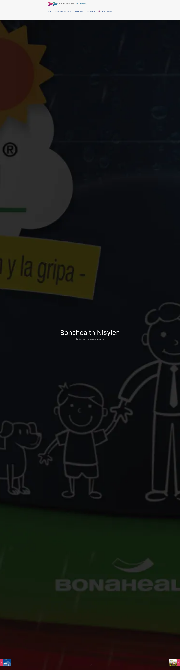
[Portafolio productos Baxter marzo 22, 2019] (5, 662)
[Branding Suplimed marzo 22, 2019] (174, 662)
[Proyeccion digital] (67, 3)
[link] (63, 17)
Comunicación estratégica (91, 339)
